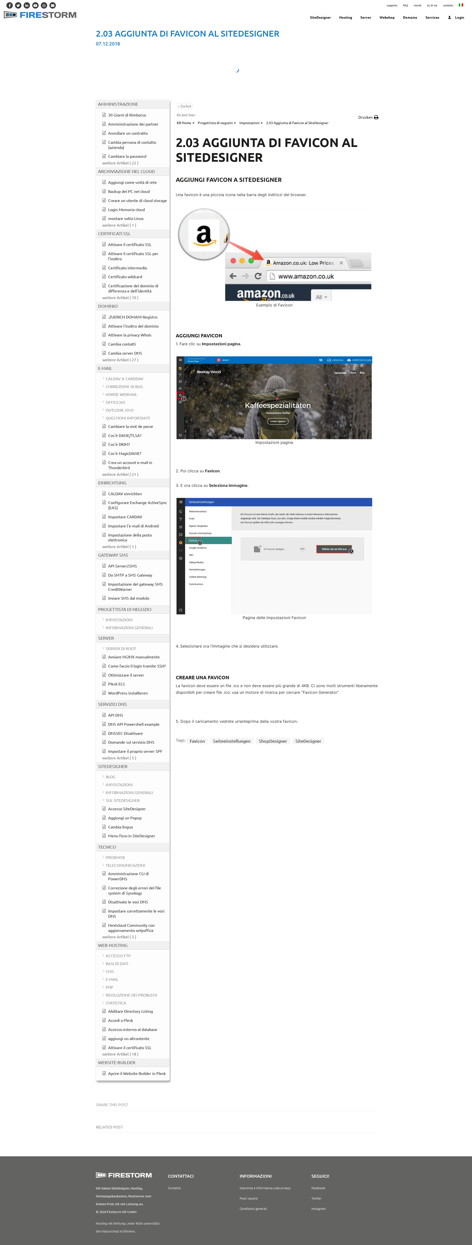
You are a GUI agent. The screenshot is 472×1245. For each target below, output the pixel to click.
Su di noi (432, 5)
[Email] (52, 5)
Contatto (174, 1188)
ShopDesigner (273, 740)
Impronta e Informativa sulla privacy (265, 1188)
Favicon (197, 740)
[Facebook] (9, 5)
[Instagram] (44, 5)
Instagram (318, 1208)
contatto (448, 5)
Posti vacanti (249, 1198)
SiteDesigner (308, 740)
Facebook (318, 1188)
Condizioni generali (253, 1208)
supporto (392, 5)
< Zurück (184, 106)
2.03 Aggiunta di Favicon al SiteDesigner (187, 33)
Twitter (316, 1198)
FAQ (405, 5)
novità (417, 5)
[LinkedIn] (27, 5)
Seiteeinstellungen (232, 740)
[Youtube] (35, 5)
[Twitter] (18, 5)
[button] (368, 117)
